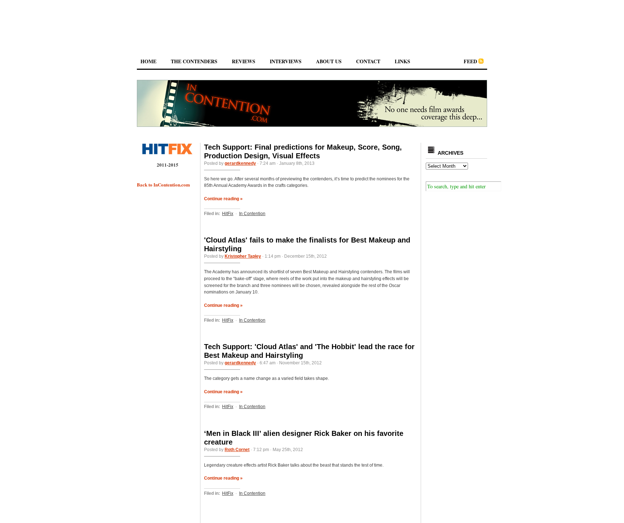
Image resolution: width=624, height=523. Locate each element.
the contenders (194, 61)
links (402, 61)
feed (470, 61)
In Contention (252, 213)
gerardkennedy (240, 163)
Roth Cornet (237, 449)
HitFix (227, 213)
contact (368, 61)
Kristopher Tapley (243, 256)
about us (329, 61)
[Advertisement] (312, 21)
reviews (243, 61)
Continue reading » (223, 198)
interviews (286, 61)
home (148, 61)
